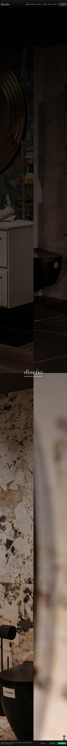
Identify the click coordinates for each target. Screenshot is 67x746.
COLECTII (39, 4)
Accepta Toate (62, 743)
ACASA (27, 4)
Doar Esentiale (52, 743)
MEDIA (49, 4)
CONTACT (54, 4)
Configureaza (43, 743)
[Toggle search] (58, 4)
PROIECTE (45, 4)
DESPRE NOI (33, 4)
